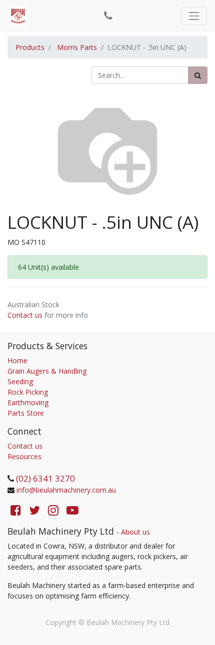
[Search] (198, 75)
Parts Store (26, 413)
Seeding (20, 381)
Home (18, 360)
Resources (25, 456)
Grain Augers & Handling (47, 371)
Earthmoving (28, 402)
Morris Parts (77, 47)
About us (135, 532)
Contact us (25, 315)
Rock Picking (28, 392)
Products (30, 47)
